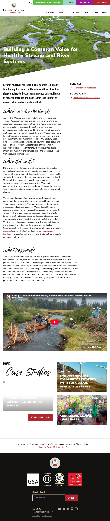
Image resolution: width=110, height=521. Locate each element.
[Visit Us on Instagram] (76, 508)
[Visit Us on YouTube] (59, 508)
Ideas (85, 12)
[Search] (30, 2)
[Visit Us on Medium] (72, 508)
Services (63, 12)
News (104, 12)
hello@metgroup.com (43, 511)
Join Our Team (47, 516)
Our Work (50, 12)
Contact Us (36, 516)
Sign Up (71, 497)
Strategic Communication (84, 87)
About (95, 12)
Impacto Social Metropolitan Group (55, 447)
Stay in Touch (39, 492)
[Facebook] (64, 508)
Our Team (75, 12)
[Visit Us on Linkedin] (68, 508)
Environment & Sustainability (86, 97)
